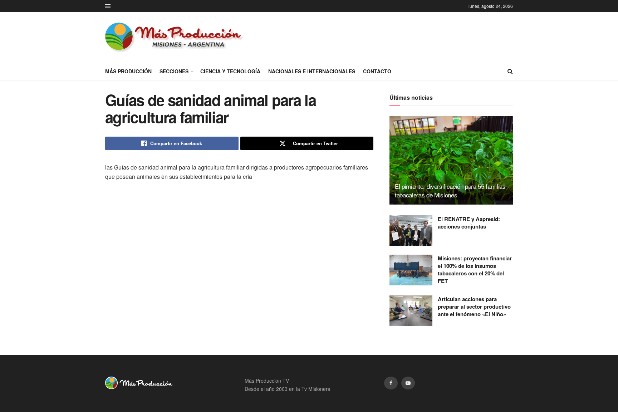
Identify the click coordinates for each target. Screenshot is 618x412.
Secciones (174, 71)
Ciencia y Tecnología (230, 71)
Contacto (377, 71)
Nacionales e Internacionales (311, 71)
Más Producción (128, 71)
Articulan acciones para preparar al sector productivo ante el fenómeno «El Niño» (474, 306)
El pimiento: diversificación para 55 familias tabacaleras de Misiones (450, 190)
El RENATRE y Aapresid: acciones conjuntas (469, 222)
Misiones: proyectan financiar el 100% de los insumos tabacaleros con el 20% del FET (475, 269)
